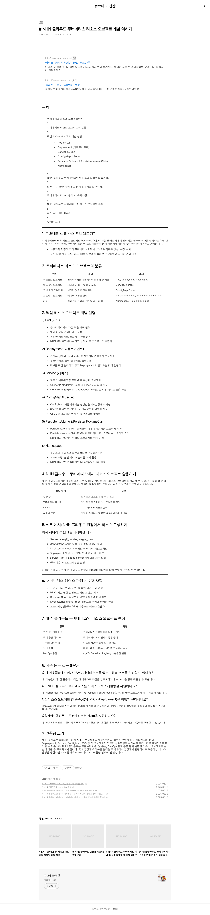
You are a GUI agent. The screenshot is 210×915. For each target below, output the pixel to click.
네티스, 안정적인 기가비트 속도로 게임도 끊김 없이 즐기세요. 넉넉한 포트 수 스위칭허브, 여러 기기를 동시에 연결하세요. (104, 68)
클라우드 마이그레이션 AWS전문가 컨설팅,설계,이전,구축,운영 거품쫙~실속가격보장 (92, 89)
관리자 (115, 909)
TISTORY (106, 909)
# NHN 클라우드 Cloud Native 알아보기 (58, 787)
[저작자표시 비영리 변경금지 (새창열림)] (78, 768)
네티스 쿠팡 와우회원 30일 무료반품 (67, 62)
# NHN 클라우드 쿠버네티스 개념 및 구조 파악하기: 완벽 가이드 (68, 790)
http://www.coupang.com (58, 58)
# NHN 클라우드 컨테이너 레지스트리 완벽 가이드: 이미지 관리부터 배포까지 (73, 794)
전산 (44, 778)
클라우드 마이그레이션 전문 (62, 84)
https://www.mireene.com (58, 80)
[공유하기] (53, 768)
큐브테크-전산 (105, 6)
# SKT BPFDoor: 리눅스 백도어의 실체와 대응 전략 (63, 784)
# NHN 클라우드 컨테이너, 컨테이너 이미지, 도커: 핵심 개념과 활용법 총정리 (73, 797)
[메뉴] (8, 6)
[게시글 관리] (57, 768)
